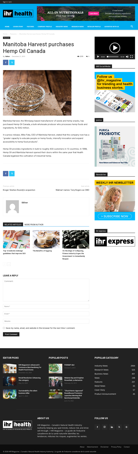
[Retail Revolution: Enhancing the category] (9, 381)
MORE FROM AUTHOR (34, 225)
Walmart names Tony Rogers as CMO (72, 190)
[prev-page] (4, 264)
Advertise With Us (111, 27)
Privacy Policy (116, 447)
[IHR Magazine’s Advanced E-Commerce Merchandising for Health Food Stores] (9, 368)
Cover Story (18, 27)
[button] (132, 27)
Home (7, 27)
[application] (115, 48)
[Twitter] (12, 62)
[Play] (98, 56)
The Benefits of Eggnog (42, 251)
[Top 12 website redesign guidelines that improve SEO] (16, 239)
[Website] (126, 427)
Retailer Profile (94, 27)
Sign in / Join (7, 2)
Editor (7, 56)
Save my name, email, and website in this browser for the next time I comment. (40, 328)
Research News (78, 27)
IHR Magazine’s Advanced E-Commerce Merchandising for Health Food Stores (30, 367)
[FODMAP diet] (55, 368)
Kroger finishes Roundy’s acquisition (19, 190)
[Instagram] (104, 427)
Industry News (62, 27)
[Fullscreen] (131, 56)
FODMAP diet (69, 365)
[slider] (112, 56)
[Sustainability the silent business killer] (9, 394)
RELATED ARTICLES (13, 225)
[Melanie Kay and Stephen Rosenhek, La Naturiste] (55, 382)
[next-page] (9, 264)
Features (30, 27)
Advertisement (92, 447)
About (82, 447)
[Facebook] (5, 62)
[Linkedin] (112, 427)
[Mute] (127, 56)
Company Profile (45, 27)
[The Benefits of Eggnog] (46, 239)
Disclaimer (105, 447)
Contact (127, 447)
